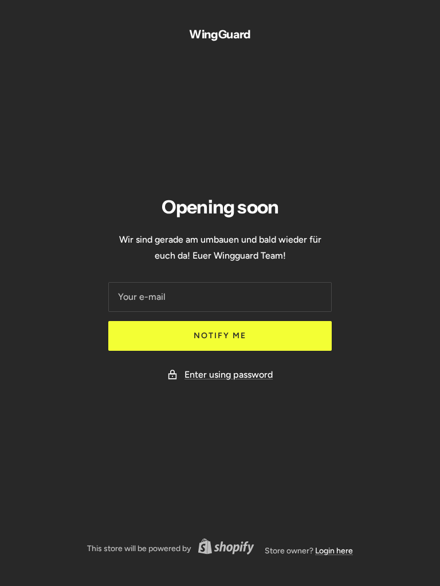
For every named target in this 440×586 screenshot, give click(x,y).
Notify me (220, 335)
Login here (334, 551)
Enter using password (228, 374)
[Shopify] (222, 549)
